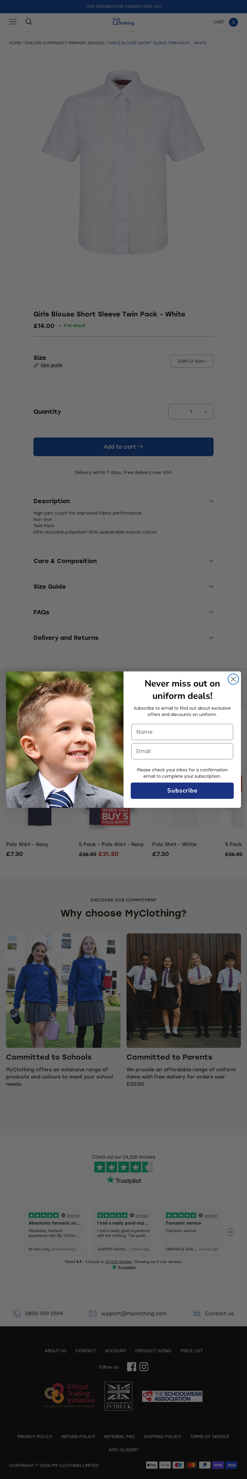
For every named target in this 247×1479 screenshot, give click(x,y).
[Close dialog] (233, 679)
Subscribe (182, 790)
